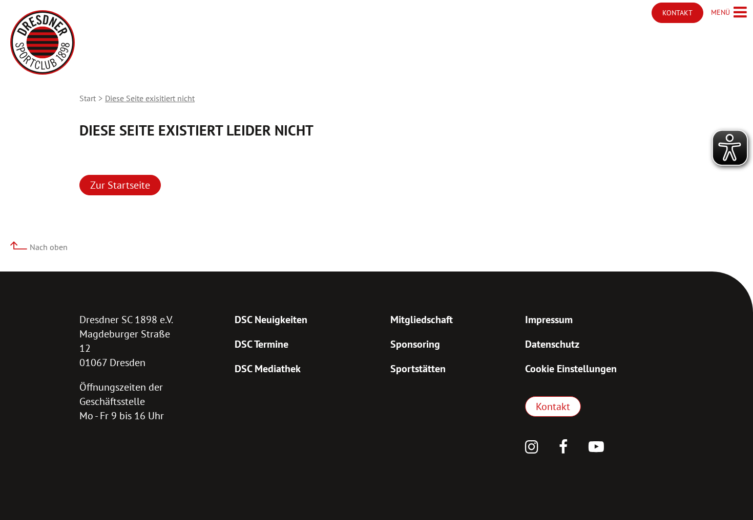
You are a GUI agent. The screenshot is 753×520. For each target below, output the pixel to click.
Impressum (549, 319)
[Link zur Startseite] (42, 42)
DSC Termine (261, 344)
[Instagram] (531, 448)
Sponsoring (415, 344)
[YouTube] (596, 448)
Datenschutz (552, 344)
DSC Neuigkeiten (271, 319)
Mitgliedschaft (421, 319)
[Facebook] (563, 448)
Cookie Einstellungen (571, 368)
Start (87, 98)
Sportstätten (418, 368)
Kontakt (553, 406)
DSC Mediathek (268, 368)
